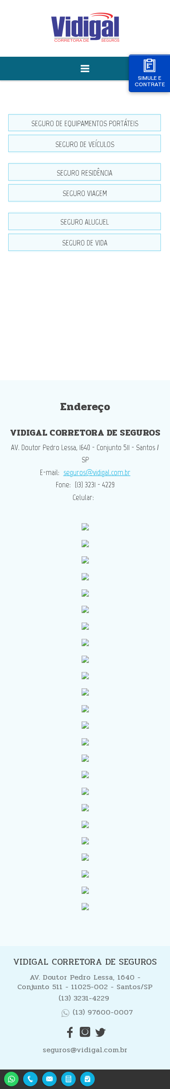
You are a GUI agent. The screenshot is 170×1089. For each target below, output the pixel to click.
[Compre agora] (87, 1077)
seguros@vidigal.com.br (97, 472)
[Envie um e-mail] (49, 1077)
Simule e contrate (150, 81)
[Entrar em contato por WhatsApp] (11, 1077)
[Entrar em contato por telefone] (30, 1079)
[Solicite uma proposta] (68, 1077)
